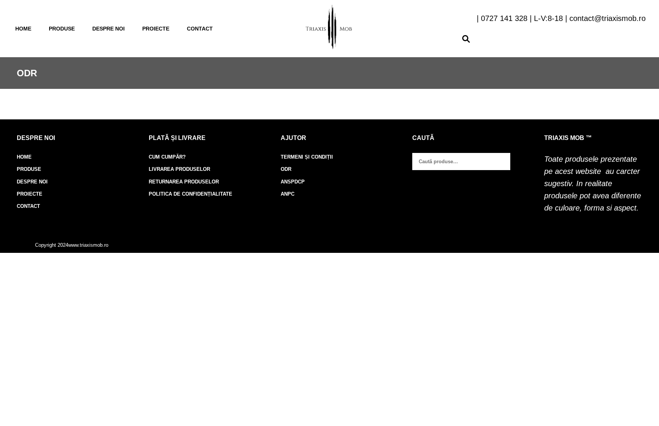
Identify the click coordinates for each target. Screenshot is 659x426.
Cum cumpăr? (167, 157)
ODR (286, 169)
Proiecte (155, 29)
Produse (62, 29)
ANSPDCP (293, 182)
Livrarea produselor (179, 169)
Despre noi (108, 29)
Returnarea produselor (184, 182)
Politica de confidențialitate (190, 194)
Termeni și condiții (307, 157)
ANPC (287, 194)
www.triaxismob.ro (88, 245)
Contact (200, 29)
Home (23, 29)
